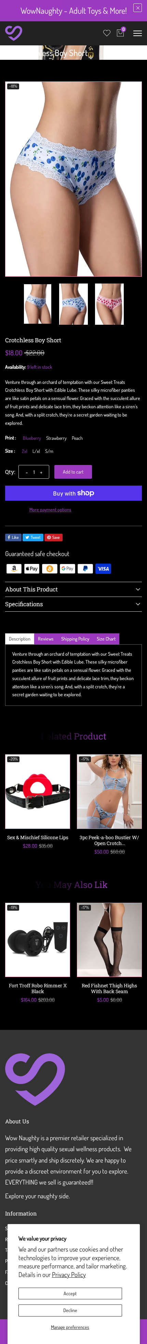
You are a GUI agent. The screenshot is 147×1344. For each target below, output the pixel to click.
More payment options (50, 509)
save (56, 537)
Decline (70, 1310)
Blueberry (32, 438)
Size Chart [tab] (106, 639)
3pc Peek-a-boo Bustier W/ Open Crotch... (109, 840)
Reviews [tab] (46, 639)
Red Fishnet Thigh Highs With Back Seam (109, 988)
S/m (49, 451)
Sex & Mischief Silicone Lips (37, 837)
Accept (70, 1293)
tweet (36, 537)
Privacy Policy (69, 1274)
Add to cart (73, 472)
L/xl (36, 451)
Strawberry (56, 438)
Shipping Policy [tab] (75, 639)
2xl (24, 451)
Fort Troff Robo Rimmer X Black (38, 988)
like (15, 537)
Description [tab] (19, 639)
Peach (77, 438)
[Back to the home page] (7, 54)
